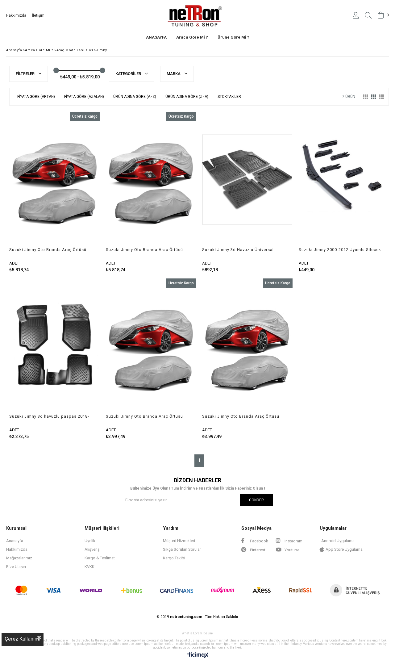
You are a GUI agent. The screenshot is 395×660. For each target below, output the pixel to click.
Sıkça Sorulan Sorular (182, 549)
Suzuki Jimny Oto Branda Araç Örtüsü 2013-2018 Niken (144, 249)
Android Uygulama (338, 540)
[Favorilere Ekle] (54, 192)
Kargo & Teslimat (100, 558)
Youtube (291, 550)
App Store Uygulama (344, 549)
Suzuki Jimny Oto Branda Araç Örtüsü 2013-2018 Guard (144, 416)
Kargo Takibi (174, 558)
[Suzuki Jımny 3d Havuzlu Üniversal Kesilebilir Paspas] (247, 179)
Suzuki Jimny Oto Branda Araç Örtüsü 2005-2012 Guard (240, 416)
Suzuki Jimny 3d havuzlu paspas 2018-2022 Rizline (49, 416)
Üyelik (90, 540)
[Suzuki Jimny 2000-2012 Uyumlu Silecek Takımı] (344, 179)
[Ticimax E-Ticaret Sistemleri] (198, 655)
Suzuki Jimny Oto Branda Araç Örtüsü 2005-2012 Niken (47, 249)
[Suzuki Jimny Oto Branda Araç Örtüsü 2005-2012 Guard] (247, 346)
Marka (174, 73)
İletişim (38, 15)
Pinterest (257, 550)
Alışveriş (92, 549)
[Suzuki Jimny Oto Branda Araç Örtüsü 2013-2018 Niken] (151, 179)
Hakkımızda (16, 15)
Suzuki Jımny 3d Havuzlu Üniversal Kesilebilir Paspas (238, 249)
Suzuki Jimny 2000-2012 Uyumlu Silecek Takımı (340, 249)
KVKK (89, 566)
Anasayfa (14, 540)
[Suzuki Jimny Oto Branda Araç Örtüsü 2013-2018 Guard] (151, 346)
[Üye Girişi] (356, 15)
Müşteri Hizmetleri (179, 540)
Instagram (293, 541)
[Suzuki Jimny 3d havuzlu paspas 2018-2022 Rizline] (54, 346)
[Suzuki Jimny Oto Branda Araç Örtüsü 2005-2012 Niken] (54, 179)
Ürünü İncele (76, 192)
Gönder (256, 500)
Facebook (258, 541)
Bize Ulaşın (16, 566)
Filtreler (25, 73)
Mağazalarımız (19, 558)
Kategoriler (128, 73)
